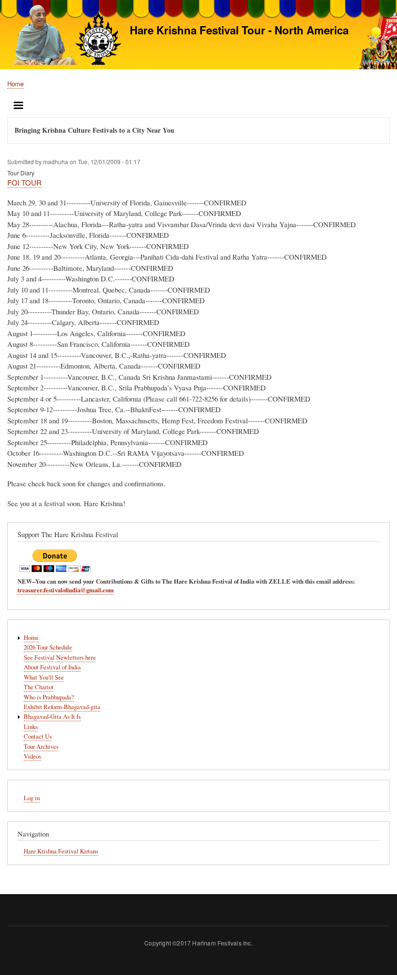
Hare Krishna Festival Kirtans (61, 851)
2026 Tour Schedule (48, 647)
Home (15, 83)
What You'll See (44, 677)
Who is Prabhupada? (49, 697)
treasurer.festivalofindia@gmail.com (65, 590)
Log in (32, 798)
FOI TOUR (24, 182)
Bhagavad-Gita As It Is (52, 716)
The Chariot (39, 687)
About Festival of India (52, 667)
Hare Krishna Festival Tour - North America (239, 30)
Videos (32, 756)
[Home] (64, 36)
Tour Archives (41, 747)
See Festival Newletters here (60, 657)
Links (31, 727)
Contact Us (38, 736)
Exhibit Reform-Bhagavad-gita (62, 707)
